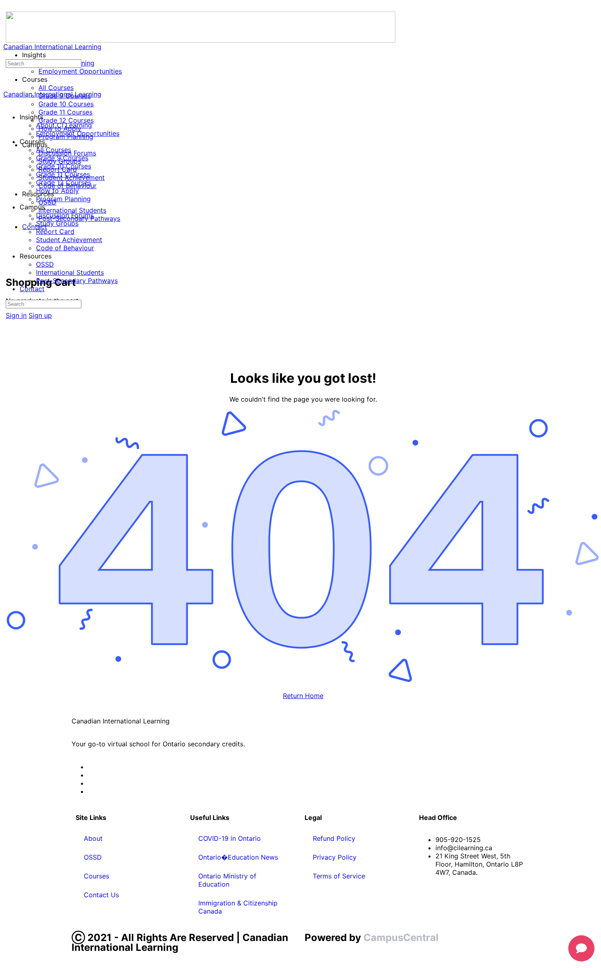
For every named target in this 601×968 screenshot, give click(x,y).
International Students (70, 272)
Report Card (55, 231)
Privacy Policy (335, 857)
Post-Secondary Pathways (77, 280)
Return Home (303, 696)
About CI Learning (64, 125)
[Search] (10, 256)
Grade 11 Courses (63, 174)
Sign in (16, 315)
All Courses (53, 150)
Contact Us (101, 895)
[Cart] (10, 264)
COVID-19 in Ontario (229, 838)
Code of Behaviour (65, 248)
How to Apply (57, 190)
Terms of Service (339, 876)
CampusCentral (401, 937)
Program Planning (63, 199)
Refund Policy (334, 838)
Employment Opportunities (77, 133)
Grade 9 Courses (62, 158)
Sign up (40, 315)
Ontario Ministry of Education (227, 880)
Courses (96, 876)
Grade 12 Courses (63, 182)
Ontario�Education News (238, 857)
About (93, 838)
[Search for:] (43, 63)
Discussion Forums (65, 215)
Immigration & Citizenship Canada (238, 907)
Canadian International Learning (52, 47)
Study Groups (57, 223)
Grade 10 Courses (63, 166)
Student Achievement (69, 240)
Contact (32, 289)
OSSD (45, 264)
